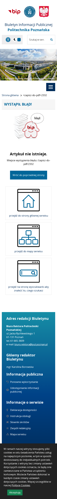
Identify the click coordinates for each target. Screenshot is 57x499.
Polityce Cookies (21, 485)
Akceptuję (15, 493)
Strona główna (10, 95)
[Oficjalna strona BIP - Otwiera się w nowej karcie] (14, 12)
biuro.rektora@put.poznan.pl (31, 344)
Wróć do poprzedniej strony (29, 175)
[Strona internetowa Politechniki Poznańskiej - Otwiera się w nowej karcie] (29, 12)
